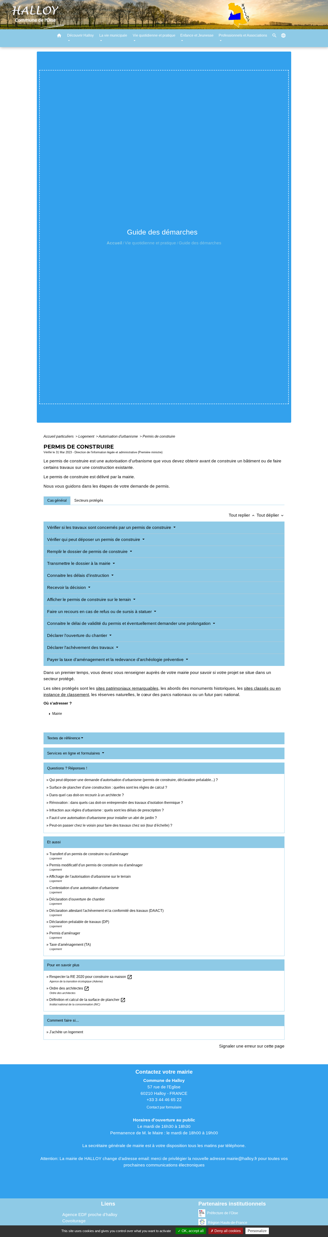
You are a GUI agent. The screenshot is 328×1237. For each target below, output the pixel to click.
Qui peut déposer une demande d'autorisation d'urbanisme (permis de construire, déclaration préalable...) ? (133, 780)
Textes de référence (63, 738)
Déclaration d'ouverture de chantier (77, 899)
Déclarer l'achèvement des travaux (81, 647)
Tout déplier (270, 515)
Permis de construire (159, 436)
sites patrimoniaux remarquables (127, 688)
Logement (86, 436)
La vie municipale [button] (113, 35)
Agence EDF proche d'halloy (89, 1214)
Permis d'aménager (64, 933)
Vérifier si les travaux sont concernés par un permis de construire (109, 527)
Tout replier (242, 515)
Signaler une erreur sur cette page (251, 1046)
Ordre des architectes (69, 988)
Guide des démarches (200, 243)
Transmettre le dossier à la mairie (79, 563)
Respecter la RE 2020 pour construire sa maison (90, 977)
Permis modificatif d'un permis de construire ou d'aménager (96, 865)
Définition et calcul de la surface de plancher (87, 1000)
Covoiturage (74, 1220)
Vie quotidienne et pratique (150, 243)
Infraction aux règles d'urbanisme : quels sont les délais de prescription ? (106, 810)
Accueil (114, 243)
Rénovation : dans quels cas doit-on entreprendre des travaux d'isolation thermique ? (116, 803)
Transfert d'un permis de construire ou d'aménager (88, 854)
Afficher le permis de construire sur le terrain (89, 599)
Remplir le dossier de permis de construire (88, 551)
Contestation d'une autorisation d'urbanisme (84, 888)
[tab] (57, 500)
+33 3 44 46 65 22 (164, 1099)
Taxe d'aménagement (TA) (70, 944)
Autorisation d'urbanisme (119, 436)
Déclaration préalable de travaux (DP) (79, 922)
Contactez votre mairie (164, 1072)
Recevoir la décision (67, 587)
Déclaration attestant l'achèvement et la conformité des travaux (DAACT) (106, 911)
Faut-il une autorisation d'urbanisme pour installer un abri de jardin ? (103, 818)
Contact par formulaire (164, 1107)
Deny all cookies (227, 1231)
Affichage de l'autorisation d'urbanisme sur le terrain (90, 876)
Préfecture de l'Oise (222, 1213)
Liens (108, 1204)
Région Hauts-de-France (227, 1222)
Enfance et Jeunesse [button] (197, 35)
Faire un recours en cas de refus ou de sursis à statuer (100, 611)
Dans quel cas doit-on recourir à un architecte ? (86, 795)
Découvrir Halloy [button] (80, 35)
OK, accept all (192, 1231)
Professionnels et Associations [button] (243, 35)
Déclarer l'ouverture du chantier (77, 635)
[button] (59, 36)
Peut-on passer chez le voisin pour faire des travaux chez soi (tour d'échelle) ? (110, 825)
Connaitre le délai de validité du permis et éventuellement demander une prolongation (129, 623)
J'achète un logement (66, 1032)
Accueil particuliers (59, 436)
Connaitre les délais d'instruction (78, 575)
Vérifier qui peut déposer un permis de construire (94, 539)
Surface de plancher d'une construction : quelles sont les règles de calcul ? (108, 787)
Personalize (257, 1231)
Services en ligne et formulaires (74, 753)
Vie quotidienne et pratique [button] (154, 35)
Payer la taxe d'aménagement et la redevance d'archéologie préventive (116, 659)
